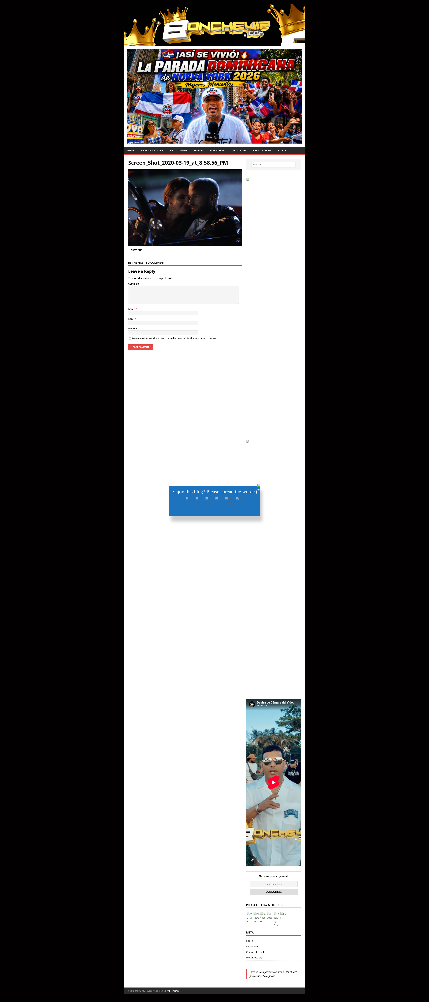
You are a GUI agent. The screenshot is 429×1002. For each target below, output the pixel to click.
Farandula (217, 150)
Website (132, 328)
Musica (198, 150)
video (183, 150)
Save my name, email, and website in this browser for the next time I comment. (175, 338)
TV (171, 150)
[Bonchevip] (214, 44)
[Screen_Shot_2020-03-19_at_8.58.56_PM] (185, 243)
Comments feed (255, 952)
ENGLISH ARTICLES (152, 150)
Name (132, 309)
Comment (133, 283)
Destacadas (238, 150)
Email (131, 318)
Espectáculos (262, 150)
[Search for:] (273, 165)
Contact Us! (286, 150)
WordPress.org (254, 957)
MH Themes (173, 990)
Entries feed (252, 946)
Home (130, 150)
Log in (249, 940)
